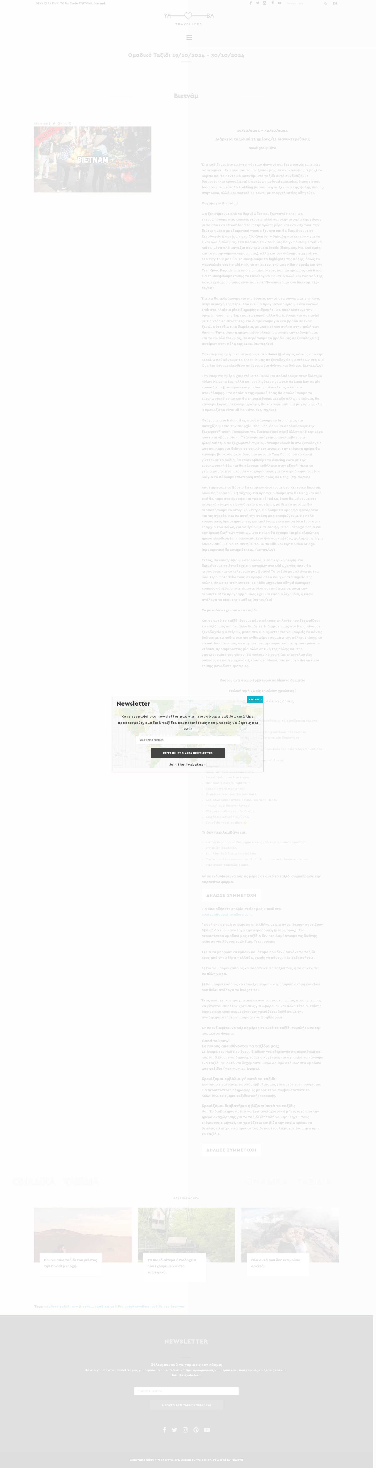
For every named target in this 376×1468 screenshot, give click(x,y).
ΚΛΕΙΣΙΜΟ (255, 699)
